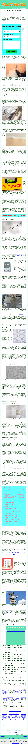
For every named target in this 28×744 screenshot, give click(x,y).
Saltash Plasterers (14, 719)
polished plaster (6, 693)
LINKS (15, 8)
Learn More (15, 743)
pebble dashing (5, 692)
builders (17, 689)
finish (21, 148)
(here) (7, 612)
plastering (18, 85)
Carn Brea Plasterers (14, 716)
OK (21, 743)
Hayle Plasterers (12, 717)
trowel (21, 122)
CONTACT (21, 8)
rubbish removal (5, 700)
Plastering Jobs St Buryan (15, 711)
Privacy (25, 736)
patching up (19, 255)
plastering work (9, 57)
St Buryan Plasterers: (7, 15)
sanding (3, 128)
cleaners (18, 692)
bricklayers (10, 697)
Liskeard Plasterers (16, 718)
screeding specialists (11, 699)
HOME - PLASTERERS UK (14, 732)
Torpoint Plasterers (14, 714)
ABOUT (18, 8)
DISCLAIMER (24, 8)
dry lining (16, 688)
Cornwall (13, 587)
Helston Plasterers (14, 715)
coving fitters (19, 698)
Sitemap (2, 736)
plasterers (10, 153)
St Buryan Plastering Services (10, 624)
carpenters (17, 691)
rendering (21, 314)
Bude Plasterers (6, 718)
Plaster (19, 278)
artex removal (19, 694)
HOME (12, 8)
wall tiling (4, 689)
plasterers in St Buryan (15, 91)
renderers (4, 690)
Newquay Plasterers (21, 717)
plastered (4, 88)
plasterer (17, 18)
